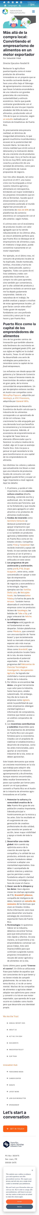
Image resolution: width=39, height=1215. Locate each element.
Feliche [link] (28, 616)
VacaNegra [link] (22, 610)
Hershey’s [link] (7, 398)
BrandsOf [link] (23, 649)
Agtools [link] (26, 700)
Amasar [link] (10, 601)
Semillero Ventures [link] (16, 521)
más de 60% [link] (23, 210)
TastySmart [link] (25, 545)
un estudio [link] (8, 119)
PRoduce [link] (17, 631)
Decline (19, 1206)
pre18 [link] (15, 568)
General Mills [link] (22, 401)
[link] (4, 2)
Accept (19, 1201)
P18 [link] (21, 568)
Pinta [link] (15, 545)
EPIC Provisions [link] (22, 398)
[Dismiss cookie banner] (32, 1170)
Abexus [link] (28, 895)
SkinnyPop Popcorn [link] (12, 395)
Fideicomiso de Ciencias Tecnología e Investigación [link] (21, 667)
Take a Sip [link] (22, 613)
